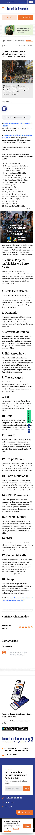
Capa (3, 41)
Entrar (9, 17)
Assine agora (25, 17)
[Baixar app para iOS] (29, 426)
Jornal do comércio (13, 798)
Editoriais (9, 802)
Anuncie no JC (22, 2)
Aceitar (27, 826)
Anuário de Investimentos (15, 41)
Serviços (8, 807)
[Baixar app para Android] (29, 431)
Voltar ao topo (27, 812)
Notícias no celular (28, 416)
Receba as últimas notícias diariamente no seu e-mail (16, 774)
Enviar (26, 789)
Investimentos (29, 41)
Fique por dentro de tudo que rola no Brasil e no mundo (16, 715)
